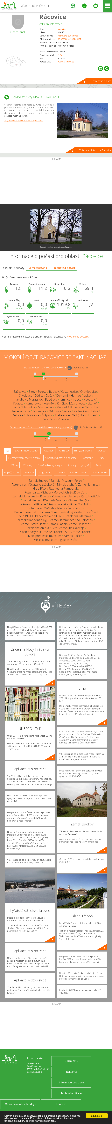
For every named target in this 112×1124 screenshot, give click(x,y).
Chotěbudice (88, 392)
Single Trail (44, 472)
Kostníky (49, 403)
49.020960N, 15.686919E (69, 39)
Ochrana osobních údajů (20, 1104)
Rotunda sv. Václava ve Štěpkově (33, 484)
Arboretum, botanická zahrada (61, 457)
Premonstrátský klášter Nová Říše (74, 512)
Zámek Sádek (58, 524)
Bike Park (29, 472)
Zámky (14, 465)
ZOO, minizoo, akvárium (27, 450)
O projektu (71, 1061)
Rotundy (72, 465)
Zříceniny (28, 465)
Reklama (71, 1071)
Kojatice (18, 403)
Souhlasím (97, 1115)
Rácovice (52, 16)
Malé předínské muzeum (44, 536)
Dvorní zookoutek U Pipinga (32, 512)
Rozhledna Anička (37, 528)
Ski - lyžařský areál (83, 450)
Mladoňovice (46, 407)
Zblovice (63, 419)
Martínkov (28, 407)
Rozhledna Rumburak (63, 488)
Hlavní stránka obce (101, 81)
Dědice (39, 395)
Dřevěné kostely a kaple (50, 465)
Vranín (94, 415)
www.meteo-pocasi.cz (78, 336)
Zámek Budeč (31, 500)
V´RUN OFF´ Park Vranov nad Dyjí (40, 516)
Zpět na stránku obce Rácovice (95, 150)
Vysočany (49, 419)
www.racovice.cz (66, 61)
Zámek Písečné (79, 524)
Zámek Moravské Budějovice (30, 496)
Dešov (50, 395)
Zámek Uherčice (79, 500)
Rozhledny (87, 457)
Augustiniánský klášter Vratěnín (69, 504)
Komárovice (33, 403)
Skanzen (102, 450)
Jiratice (77, 399)
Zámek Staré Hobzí (33, 524)
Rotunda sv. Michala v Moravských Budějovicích (55, 492)
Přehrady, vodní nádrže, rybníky (24, 457)
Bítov (32, 392)
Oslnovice (55, 411)
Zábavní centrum (78, 472)
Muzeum (60, 472)
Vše (7, 450)
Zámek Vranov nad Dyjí (32, 520)
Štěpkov (47, 415)
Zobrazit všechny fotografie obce (56, 247)
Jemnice (65, 399)
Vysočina (62, 29)
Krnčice (62, 403)
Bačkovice (20, 392)
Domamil (62, 395)
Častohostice (69, 392)
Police (67, 411)
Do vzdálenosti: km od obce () (41, 427)
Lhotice (80, 403)
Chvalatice (25, 395)
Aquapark (49, 450)
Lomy (16, 407)
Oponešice (39, 411)
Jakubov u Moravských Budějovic (36, 399)
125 (60, 55)
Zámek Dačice (73, 536)
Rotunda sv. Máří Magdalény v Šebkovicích (55, 508)
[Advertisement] (56, 182)
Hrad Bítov (40, 488)
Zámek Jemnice (88, 484)
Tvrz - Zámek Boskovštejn (67, 528)
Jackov (87, 395)
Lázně (97, 465)
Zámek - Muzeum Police (66, 481)
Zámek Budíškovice (33, 504)
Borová (42, 392)
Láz (71, 403)
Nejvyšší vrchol (11, 472)
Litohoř (92, 403)
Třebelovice (62, 415)
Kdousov (89, 399)
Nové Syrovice (21, 411)
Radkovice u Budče (86, 411)
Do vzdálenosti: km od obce (45, 367)
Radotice (17, 415)
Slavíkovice (33, 415)
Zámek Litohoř (66, 484)
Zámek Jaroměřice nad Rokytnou (71, 520)
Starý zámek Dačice (78, 532)
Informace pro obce (71, 1082)
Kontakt (61, 1104)
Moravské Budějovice (68, 35)
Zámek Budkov (38, 481)
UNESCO (64, 450)
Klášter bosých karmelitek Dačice (41, 532)
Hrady (101, 457)
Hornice (76, 395)
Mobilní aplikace (71, 1093)
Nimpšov (92, 407)
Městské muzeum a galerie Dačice (56, 540)
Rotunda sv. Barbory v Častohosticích (76, 496)
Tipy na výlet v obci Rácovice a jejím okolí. (23, 120)
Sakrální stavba (100, 472)
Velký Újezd (79, 415)
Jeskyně (85, 465)
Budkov (54, 392)
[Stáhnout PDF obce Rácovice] (100, 68)
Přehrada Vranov (54, 500)
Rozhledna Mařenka (78, 516)
